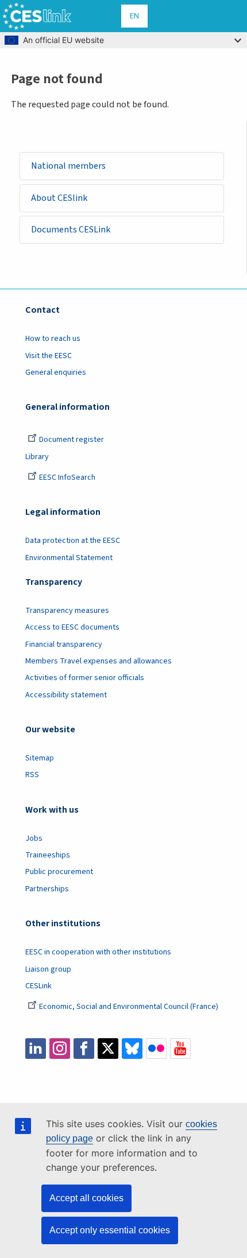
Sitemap (39, 758)
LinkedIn (35, 1048)
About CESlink (59, 197)
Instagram (59, 1048)
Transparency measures (67, 610)
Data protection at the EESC (72, 540)
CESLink (38, 986)
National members (68, 165)
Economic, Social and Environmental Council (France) (129, 1006)
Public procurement (59, 872)
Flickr (156, 1048)
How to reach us (52, 338)
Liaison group (48, 969)
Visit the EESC (48, 356)
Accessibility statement (66, 695)
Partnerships (47, 889)
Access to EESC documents (72, 627)
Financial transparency (63, 644)
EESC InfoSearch (67, 477)
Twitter (108, 1048)
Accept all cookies (86, 1198)
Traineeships (47, 855)
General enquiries (55, 372)
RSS (32, 775)
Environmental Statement (69, 558)
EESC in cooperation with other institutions (98, 952)
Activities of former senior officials (84, 678)
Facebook (84, 1048)
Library (37, 457)
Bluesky (132, 1048)
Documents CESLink (70, 229)
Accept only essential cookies (109, 1230)
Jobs (34, 838)
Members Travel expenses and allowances (98, 661)
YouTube (180, 1048)
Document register (71, 439)
